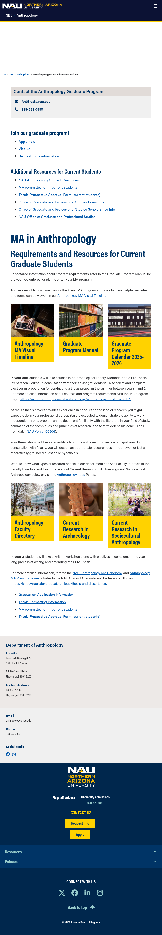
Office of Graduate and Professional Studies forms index (62, 201)
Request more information (39, 155)
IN (5, 74)
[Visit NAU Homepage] (81, 777)
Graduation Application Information (46, 594)
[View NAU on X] (62, 893)
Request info (80, 823)
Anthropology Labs (71, 474)
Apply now (27, 141)
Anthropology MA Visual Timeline (81, 295)
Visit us (24, 148)
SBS (9, 15)
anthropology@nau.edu (18, 720)
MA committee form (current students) (49, 187)
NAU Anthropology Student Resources (49, 179)
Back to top (77, 907)
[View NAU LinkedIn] (87, 893)
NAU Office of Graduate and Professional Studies (57, 216)
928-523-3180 (13, 733)
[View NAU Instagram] (100, 893)
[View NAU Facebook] (75, 893)
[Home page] (32, 6)
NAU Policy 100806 (41, 431)
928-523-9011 (95, 802)
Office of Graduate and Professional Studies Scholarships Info (67, 209)
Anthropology (27, 15)
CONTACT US (81, 812)
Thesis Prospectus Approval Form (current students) (59, 194)
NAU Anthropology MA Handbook (97, 572)
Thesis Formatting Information (42, 601)
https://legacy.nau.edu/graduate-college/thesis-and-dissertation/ (59, 583)
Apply (80, 834)
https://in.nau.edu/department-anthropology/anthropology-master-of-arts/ (75, 399)
